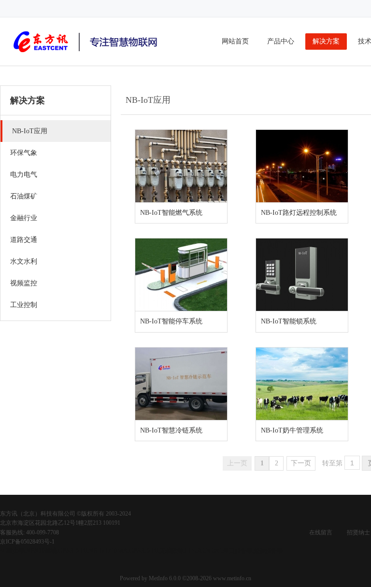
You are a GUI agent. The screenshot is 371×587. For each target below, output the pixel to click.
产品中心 (280, 41)
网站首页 (235, 41)
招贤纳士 (358, 532)
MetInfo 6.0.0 (165, 578)
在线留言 (320, 532)
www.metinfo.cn (232, 578)
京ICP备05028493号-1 (27, 541)
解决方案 (326, 41)
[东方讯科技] (87, 53)
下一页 (301, 463)
